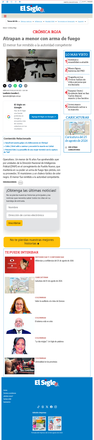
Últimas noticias (26, 21)
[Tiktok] (38, 406)
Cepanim (81, 21)
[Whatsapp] (15, 85)
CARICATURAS (77, 117)
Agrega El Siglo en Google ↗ (44, 117)
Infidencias (38, 21)
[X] (12, 2)
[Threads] (8, 2)
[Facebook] (17, 2)
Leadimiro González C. (11, 93)
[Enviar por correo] (25, 85)
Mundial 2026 (49, 21)
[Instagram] (20, 2)
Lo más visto (77, 54)
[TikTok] (4, 2)
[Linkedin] (20, 85)
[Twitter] (4, 85)
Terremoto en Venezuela (66, 21)
